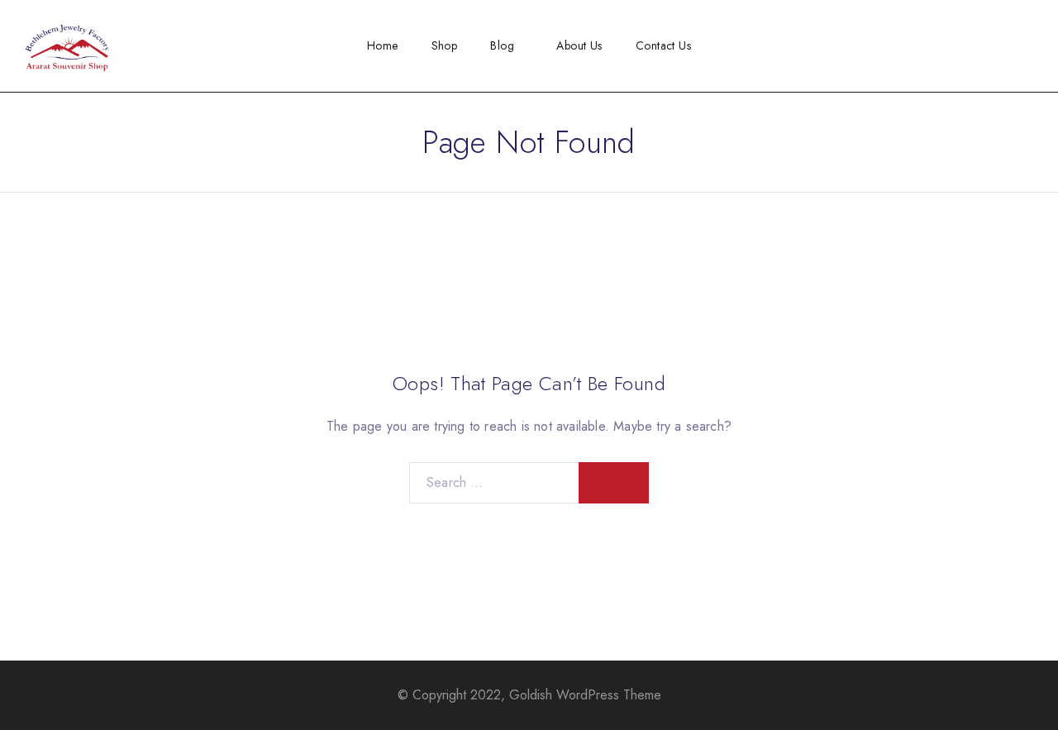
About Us (579, 45)
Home (382, 45)
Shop (444, 45)
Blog (502, 45)
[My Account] (974, 46)
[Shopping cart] (1028, 45)
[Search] (1002, 46)
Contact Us (663, 45)
